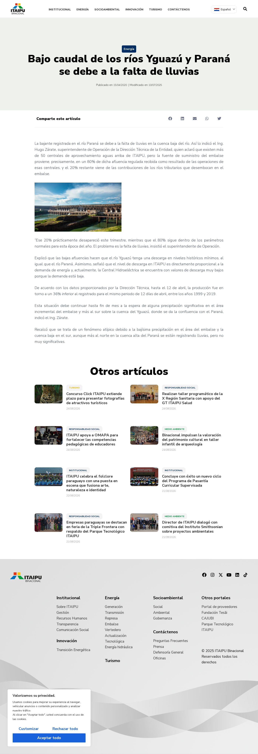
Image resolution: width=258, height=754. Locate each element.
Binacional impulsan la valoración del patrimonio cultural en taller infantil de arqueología (191, 440)
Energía (82, 9)
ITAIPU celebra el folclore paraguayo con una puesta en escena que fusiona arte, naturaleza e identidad (91, 483)
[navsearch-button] (245, 9)
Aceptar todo (49, 737)
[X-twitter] (220, 575)
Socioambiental (107, 9)
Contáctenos (179, 9)
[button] (170, 118)
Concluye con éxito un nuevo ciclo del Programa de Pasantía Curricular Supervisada (191, 481)
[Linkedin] (237, 575)
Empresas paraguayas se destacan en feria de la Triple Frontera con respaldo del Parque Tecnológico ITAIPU (96, 529)
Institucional (60, 9)
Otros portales (216, 598)
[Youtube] (229, 575)
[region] (49, 717)
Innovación (134, 9)
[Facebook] (204, 575)
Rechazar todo (65, 728)
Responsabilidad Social (180, 387)
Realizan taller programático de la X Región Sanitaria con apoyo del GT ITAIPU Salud (192, 398)
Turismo (155, 9)
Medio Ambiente (174, 429)
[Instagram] (212, 575)
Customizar (29, 728)
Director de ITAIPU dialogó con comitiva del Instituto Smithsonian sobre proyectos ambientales (192, 527)
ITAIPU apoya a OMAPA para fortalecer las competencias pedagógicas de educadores (92, 440)
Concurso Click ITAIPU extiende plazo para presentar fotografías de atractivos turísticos (95, 398)
